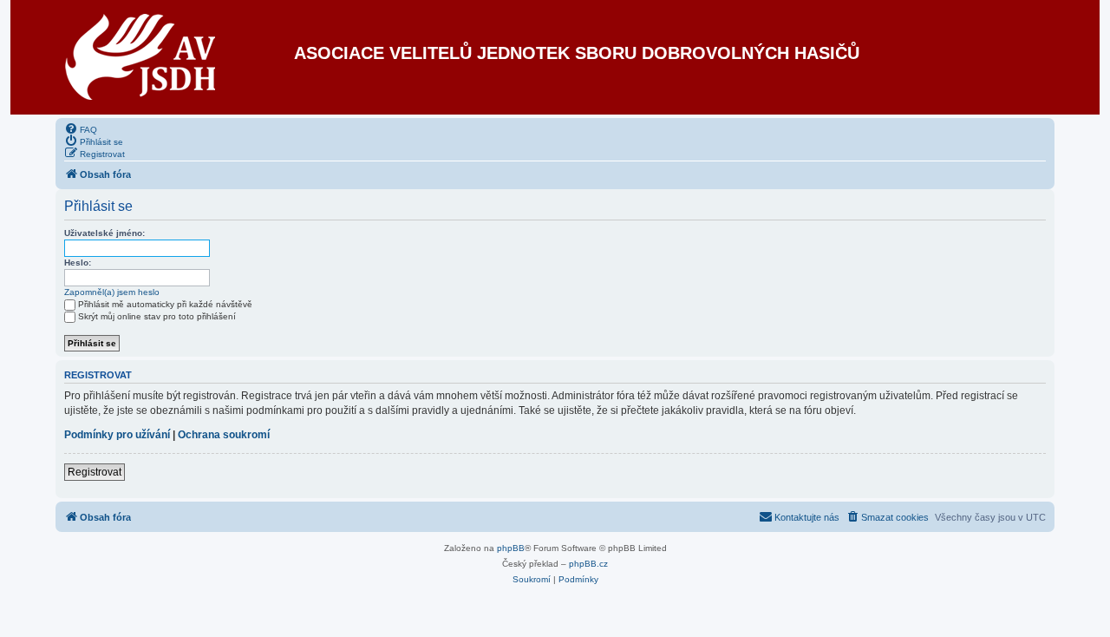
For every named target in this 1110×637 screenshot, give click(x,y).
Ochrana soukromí (224, 435)
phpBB (511, 548)
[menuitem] (80, 128)
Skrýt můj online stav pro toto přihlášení (157, 316)
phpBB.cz (588, 563)
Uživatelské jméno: (104, 233)
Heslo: (77, 262)
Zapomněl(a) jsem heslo (112, 292)
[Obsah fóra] (141, 57)
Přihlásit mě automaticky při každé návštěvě (165, 304)
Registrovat (94, 472)
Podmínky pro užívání (117, 435)
